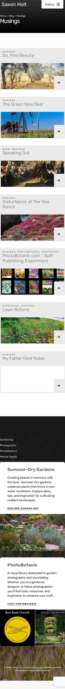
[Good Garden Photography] (32, 611)
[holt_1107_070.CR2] (32, 515)
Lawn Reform (16, 309)
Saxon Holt (14, 4)
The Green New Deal (22, 104)
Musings (9, 51)
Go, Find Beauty (18, 55)
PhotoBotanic (29, 252)
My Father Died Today (23, 358)
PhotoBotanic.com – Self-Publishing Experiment (28, 258)
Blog (6, 149)
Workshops (50, 252)
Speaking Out (16, 152)
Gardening (10, 306)
